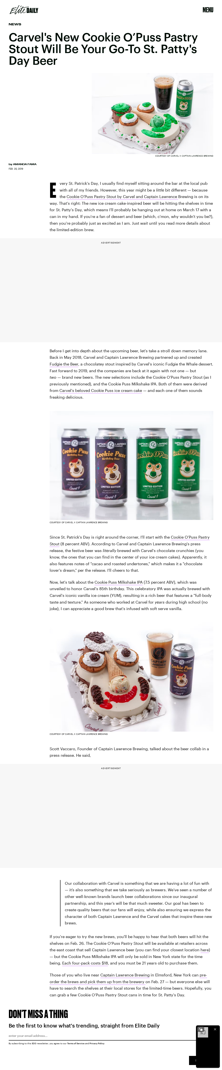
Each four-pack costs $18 (85, 963)
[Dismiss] (215, 1029)
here (205, 949)
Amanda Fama (24, 164)
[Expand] (200, 1029)
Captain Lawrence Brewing (125, 975)
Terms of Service (76, 1043)
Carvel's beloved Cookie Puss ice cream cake (100, 390)
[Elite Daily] (24, 9)
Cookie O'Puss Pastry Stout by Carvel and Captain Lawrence (122, 196)
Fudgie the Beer (64, 364)
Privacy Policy (97, 1043)
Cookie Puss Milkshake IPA (119, 582)
